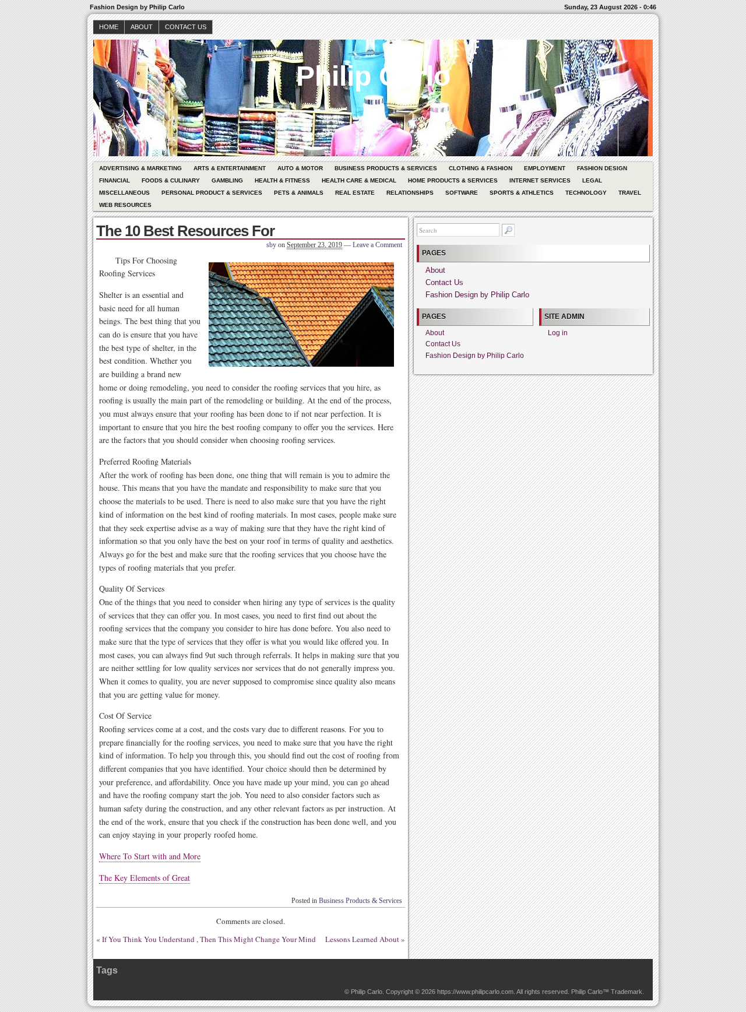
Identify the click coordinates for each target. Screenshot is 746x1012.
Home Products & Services (453, 180)
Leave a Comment (377, 245)
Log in (558, 333)
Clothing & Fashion (480, 168)
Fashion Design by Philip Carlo (477, 294)
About (142, 26)
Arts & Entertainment (229, 168)
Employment (544, 168)
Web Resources (125, 205)
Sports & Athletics (522, 192)
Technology (586, 192)
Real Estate (355, 192)
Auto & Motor (300, 168)
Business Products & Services (386, 168)
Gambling (227, 180)
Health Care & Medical (359, 180)
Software (461, 192)
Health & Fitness (282, 180)
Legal (592, 180)
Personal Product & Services (211, 192)
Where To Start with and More (149, 856)
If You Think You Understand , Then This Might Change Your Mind (209, 939)
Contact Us (185, 26)
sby (271, 245)
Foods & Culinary (171, 180)
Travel (629, 192)
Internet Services (540, 180)
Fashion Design (602, 168)
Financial (114, 180)
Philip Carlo (373, 76)
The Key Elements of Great (144, 877)
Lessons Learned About (362, 939)
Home (108, 26)
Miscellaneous (124, 192)
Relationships (410, 192)
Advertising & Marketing (140, 168)
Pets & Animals (298, 192)
